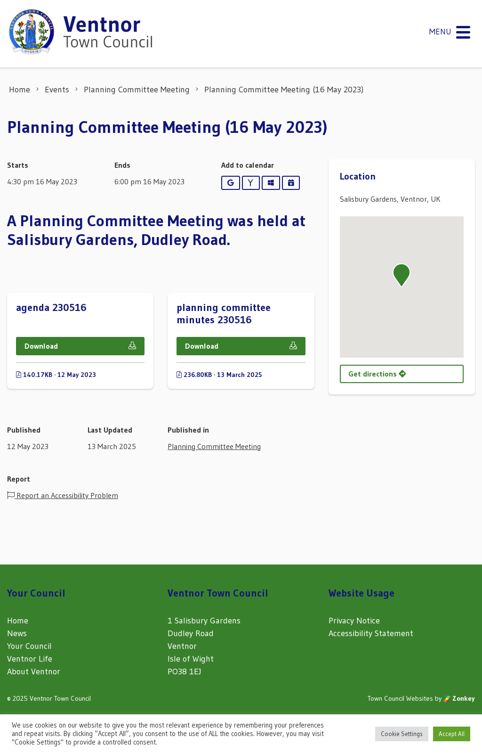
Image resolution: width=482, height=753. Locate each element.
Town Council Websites (400, 698)
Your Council (29, 646)
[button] (401, 275)
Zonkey (462, 698)
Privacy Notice (354, 620)
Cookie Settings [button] (402, 733)
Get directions (373, 373)
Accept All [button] (452, 733)
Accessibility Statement (371, 633)
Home (17, 620)
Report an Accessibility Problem (66, 495)
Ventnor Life (29, 659)
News (17, 633)
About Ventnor (33, 671)
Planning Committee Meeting (214, 446)
